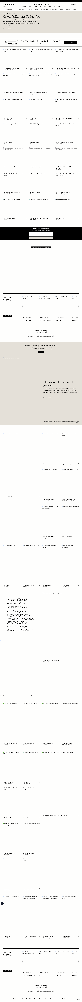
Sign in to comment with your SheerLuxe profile (41, 247)
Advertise (19, 998)
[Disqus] (41, 269)
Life (41, 6)
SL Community (67, 9)
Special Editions (21, 9)
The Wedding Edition (44, 9)
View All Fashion (8, 315)
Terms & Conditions (38, 998)
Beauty (29, 6)
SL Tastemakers (9, 9)
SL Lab (15, 9)
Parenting (36, 9)
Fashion (24, 6)
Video (49, 6)
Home (45, 6)
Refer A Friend (58, 998)
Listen (54, 6)
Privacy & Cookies (29, 998)
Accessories (5, 13)
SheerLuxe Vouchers (66, 998)
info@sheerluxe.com (51, 336)
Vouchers (74, 9)
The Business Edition (53, 9)
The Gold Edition (30, 9)
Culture (35, 6)
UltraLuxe (61, 9)
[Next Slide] (78, 306)
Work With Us (45, 998)
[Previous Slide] (22, 306)
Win (59, 6)
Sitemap (23, 998)
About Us (14, 998)
